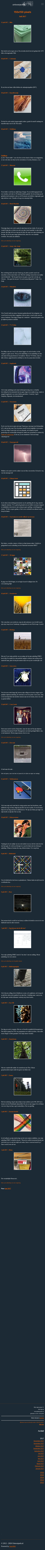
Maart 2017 (40, 1463)
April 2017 (40, 1461)
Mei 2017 (41, 1458)
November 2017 (39, 1443)
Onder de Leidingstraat (7, 434)
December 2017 (39, 1441)
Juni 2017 (41, 1456)
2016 (42, 1472)
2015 (42, 1475)
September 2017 (38, 1448)
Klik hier (41, 1424)
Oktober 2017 (39, 1446)
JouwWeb (12, 1546)
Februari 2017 (39, 1466)
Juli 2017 (41, 1453)
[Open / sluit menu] (42, 4)
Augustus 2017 (39, 1451)
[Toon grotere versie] (22, 215)
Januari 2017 (40, 1468)
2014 (42, 1477)
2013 (42, 1480)
